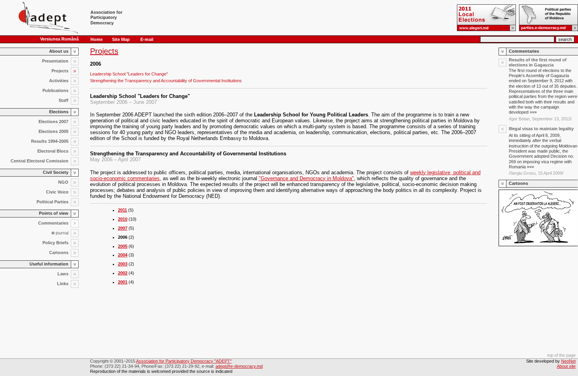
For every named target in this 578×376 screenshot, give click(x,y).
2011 (122, 210)
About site (566, 366)
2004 (122, 255)
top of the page (561, 355)
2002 (122, 273)
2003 (122, 264)
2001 (122, 282)
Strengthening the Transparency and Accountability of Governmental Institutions (166, 80)
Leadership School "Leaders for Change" (129, 74)
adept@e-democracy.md (239, 366)
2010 (122, 219)
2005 (122, 246)
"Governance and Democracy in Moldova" (306, 178)
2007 (122, 228)
